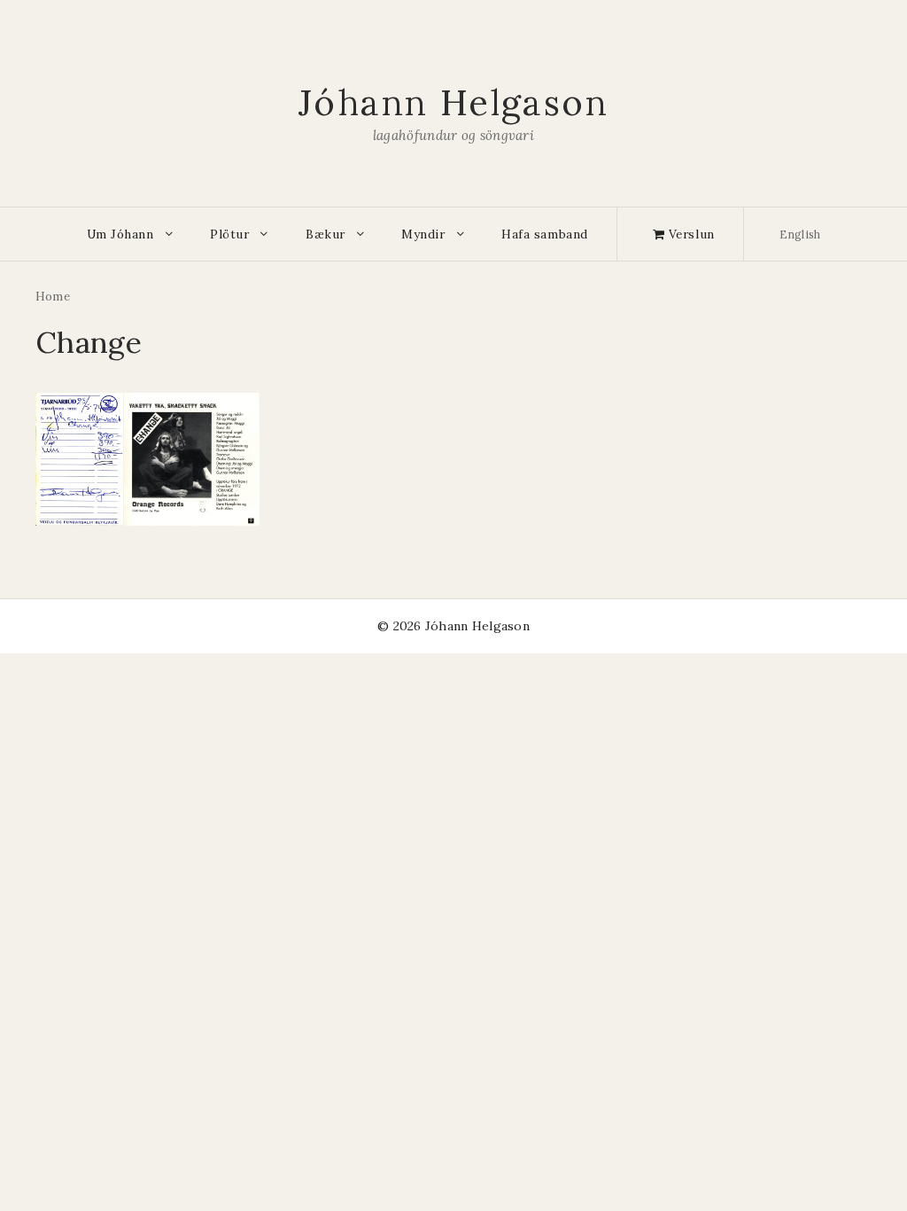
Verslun (689, 234)
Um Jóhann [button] (120, 234)
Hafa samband (544, 234)
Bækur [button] (325, 234)
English (800, 234)
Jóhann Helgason (453, 102)
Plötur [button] (229, 234)
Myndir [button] (423, 234)
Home (52, 296)
